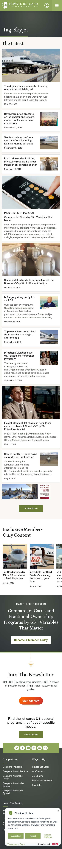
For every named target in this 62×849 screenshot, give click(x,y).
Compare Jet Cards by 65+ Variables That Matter (28, 219)
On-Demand (38, 771)
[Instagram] (33, 748)
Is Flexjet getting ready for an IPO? (19, 299)
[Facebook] (22, 748)
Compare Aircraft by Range (13, 777)
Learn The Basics (12, 803)
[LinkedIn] (39, 748)
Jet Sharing (37, 776)
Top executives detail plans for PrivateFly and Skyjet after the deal (20, 334)
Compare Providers (12, 766)
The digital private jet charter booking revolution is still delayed (26, 88)
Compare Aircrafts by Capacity (13, 784)
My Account (47, 5)
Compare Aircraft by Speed (13, 792)
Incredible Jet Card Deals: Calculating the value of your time (41, 576)
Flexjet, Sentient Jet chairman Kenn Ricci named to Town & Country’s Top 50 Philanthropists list (27, 426)
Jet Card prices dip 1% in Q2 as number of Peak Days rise (14, 575)
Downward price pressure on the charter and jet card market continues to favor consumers (19, 118)
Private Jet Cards (40, 766)
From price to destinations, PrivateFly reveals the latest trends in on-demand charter (20, 161)
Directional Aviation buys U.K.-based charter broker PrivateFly (19, 356)
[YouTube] (28, 748)
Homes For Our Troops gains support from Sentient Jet (20, 455)
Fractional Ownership (42, 780)
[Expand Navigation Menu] (57, 5)
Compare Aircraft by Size (15, 771)
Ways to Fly (38, 759)
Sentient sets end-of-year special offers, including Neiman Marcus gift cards (19, 140)
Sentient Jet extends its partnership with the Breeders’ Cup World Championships (29, 282)
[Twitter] (16, 748)
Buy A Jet (37, 785)
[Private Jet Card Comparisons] (22, 5)
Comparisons (10, 759)
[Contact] (45, 748)
